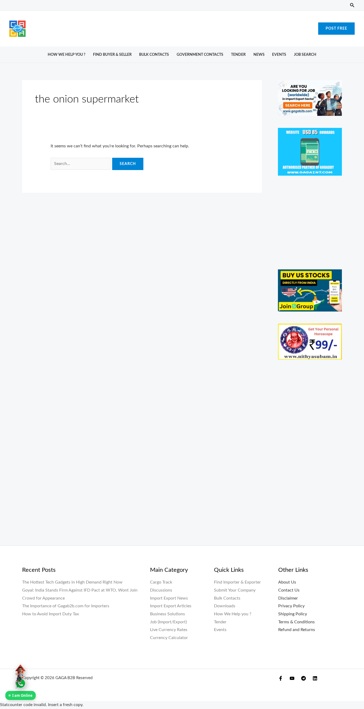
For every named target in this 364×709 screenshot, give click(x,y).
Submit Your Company (235, 590)
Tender (238, 55)
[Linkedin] (315, 678)
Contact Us (289, 590)
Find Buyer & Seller (112, 55)
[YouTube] (292, 678)
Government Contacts (200, 55)
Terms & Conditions (296, 622)
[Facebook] (280, 678)
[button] (352, 5)
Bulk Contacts (154, 55)
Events (279, 55)
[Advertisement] (182, 27)
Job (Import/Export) (168, 622)
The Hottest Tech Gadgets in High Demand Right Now (72, 582)
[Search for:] (81, 164)
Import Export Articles (170, 606)
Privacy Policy (291, 606)
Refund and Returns (296, 630)
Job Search (305, 55)
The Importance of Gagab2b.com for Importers (65, 606)
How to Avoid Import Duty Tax (50, 614)
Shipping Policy (292, 614)
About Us (287, 582)
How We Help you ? (66, 55)
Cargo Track (161, 582)
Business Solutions (167, 614)
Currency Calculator (169, 638)
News (259, 55)
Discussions (161, 590)
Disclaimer (288, 598)
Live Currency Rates (168, 630)
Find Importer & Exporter (237, 582)
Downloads (224, 606)
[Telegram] (303, 678)
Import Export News (169, 598)
